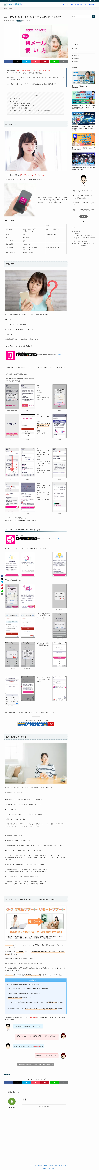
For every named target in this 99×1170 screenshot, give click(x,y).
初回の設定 (15, 101)
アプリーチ (58, 354)
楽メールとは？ (16, 99)
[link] (23, 1100)
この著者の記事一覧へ (43, 1106)
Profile (83, 216)
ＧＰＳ (75, 49)
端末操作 (19, 20)
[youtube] (90, 1)
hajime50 (12, 1107)
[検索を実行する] (93, 16)
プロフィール (33, 1165)
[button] (8, 61)
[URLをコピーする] (63, 61)
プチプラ (76, 52)
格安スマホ (76, 58)
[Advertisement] (36, 1136)
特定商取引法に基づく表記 (51, 1165)
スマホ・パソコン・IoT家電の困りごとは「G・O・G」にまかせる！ (31, 110)
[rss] (92, 1)
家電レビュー (77, 55)
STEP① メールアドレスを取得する (24, 103)
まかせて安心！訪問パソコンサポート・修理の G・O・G (36, 1064)
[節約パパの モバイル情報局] (13, 4)
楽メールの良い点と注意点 (19, 108)
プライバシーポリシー (64, 1165)
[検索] (94, 1)
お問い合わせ (41, 1165)
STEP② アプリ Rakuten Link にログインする (26, 105)
